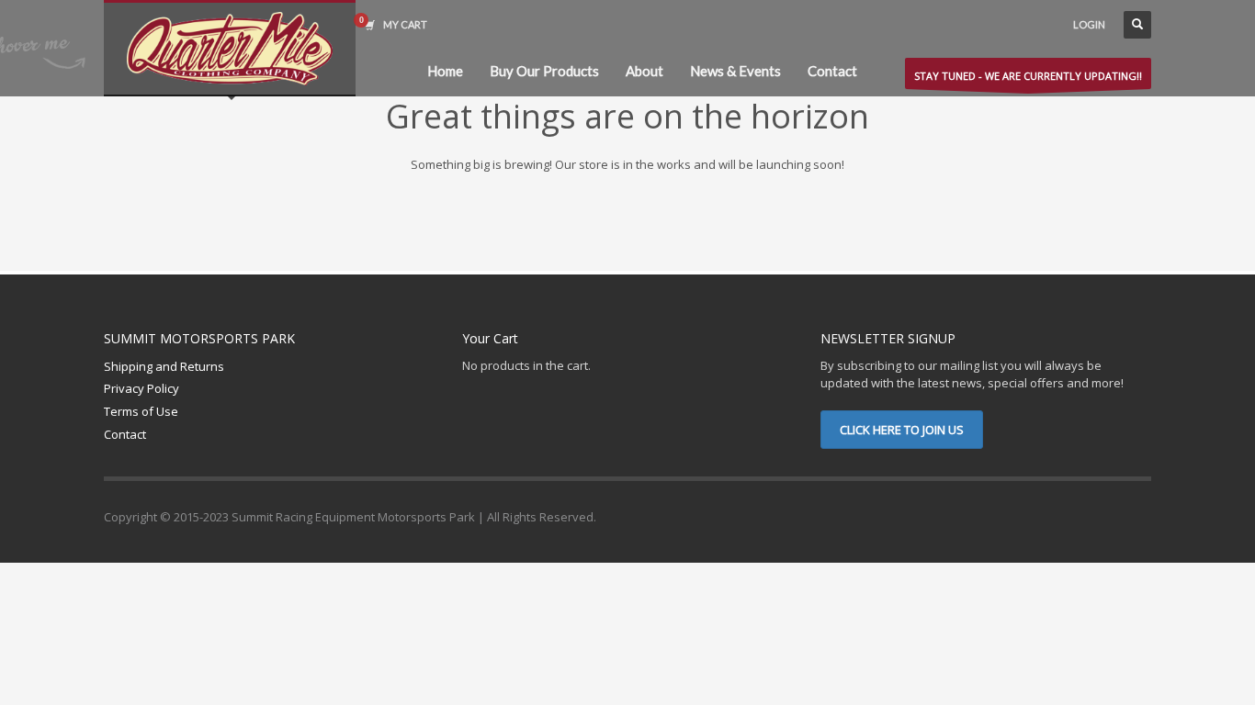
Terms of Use (141, 411)
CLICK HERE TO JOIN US (902, 429)
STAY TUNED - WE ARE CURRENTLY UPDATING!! (1028, 76)
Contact (125, 434)
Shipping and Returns (164, 366)
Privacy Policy (141, 388)
